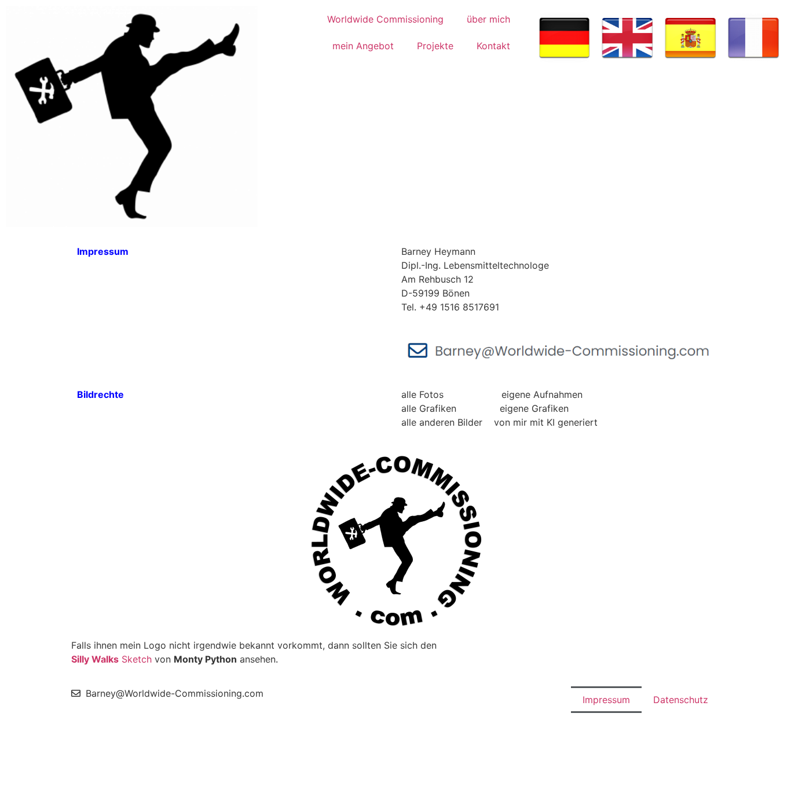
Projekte (435, 46)
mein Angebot (363, 46)
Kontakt (493, 46)
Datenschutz (680, 699)
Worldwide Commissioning (385, 19)
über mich (488, 19)
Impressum (606, 699)
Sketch (111, 659)
